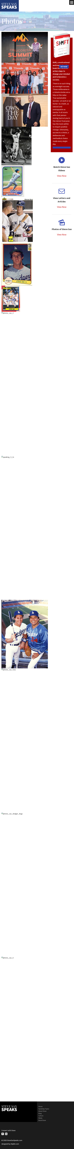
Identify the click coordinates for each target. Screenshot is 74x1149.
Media (40, 1118)
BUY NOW (64, 67)
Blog (40, 1113)
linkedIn (6, 1134)
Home (40, 1106)
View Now (61, 175)
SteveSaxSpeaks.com (14, 1140)
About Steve (42, 1111)
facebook (2, 1134)
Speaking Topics (43, 1109)
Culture (40, 1116)
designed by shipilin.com (10, 1144)
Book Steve (42, 1120)
